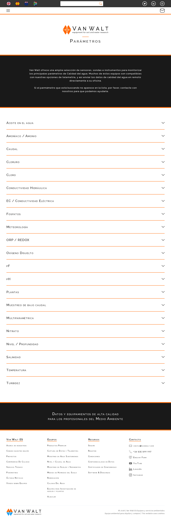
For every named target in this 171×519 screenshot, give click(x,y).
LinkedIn (137, 469)
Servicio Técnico (14, 467)
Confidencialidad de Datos (101, 462)
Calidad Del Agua (56, 483)
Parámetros (12, 472)
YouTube (137, 463)
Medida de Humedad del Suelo (62, 472)
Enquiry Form (140, 457)
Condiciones (94, 456)
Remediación (53, 478)
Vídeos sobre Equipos (16, 483)
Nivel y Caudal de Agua (59, 462)
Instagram (138, 475)
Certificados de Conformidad (102, 467)
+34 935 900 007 (142, 451)
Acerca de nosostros (16, 445)
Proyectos (11, 456)
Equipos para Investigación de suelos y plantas (61, 490)
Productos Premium (56, 445)
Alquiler (51, 496)
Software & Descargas (99, 472)
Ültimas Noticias (14, 478)
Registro (92, 451)
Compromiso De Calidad (18, 462)
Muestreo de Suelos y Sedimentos (64, 467)
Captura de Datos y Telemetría (62, 451)
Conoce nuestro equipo (17, 451)
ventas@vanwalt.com (143, 446)
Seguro (91, 445)
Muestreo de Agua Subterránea (62, 456)
